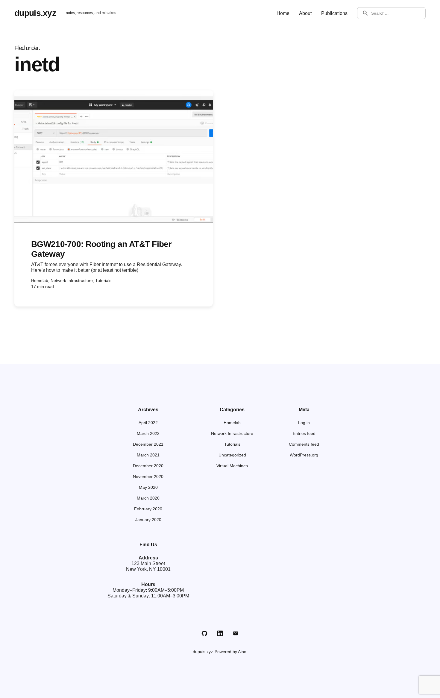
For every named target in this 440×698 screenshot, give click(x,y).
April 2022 (148, 422)
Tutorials (232, 444)
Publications (334, 13)
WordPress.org (304, 455)
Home (283, 13)
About (305, 13)
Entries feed (304, 433)
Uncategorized (232, 455)
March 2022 (148, 433)
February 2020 (148, 508)
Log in (304, 422)
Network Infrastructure (232, 433)
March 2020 (148, 498)
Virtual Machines (232, 465)
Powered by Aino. (231, 651)
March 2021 (148, 455)
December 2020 (148, 465)
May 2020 (148, 487)
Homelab (232, 422)
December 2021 (148, 444)
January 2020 (148, 519)
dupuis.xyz (35, 13)
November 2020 (148, 476)
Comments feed (304, 444)
